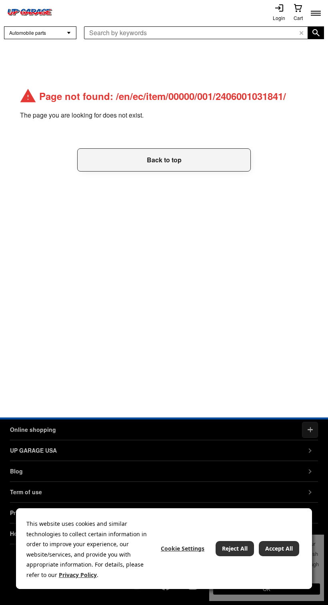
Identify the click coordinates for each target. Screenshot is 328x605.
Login (279, 17)
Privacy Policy (78, 575)
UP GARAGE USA (33, 450)
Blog (16, 471)
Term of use (26, 492)
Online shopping (33, 429)
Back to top (164, 159)
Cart (298, 17)
